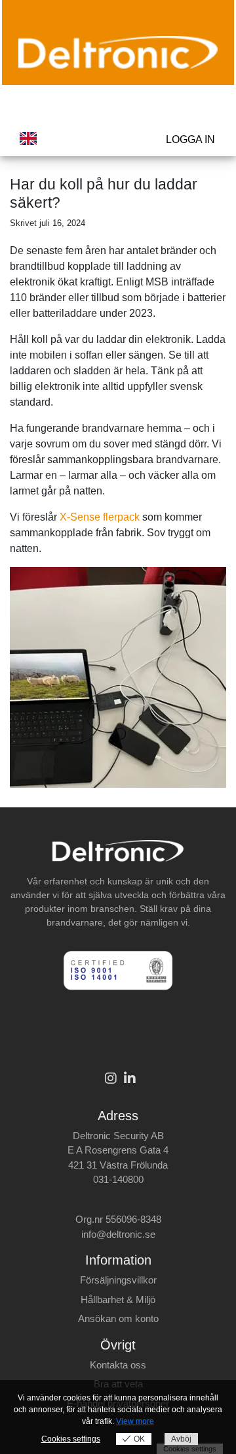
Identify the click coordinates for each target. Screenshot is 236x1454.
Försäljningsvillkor (118, 1279)
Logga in (190, 139)
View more (135, 1421)
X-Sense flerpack (100, 517)
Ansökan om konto (118, 1318)
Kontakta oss (118, 1364)
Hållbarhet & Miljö (118, 1299)
